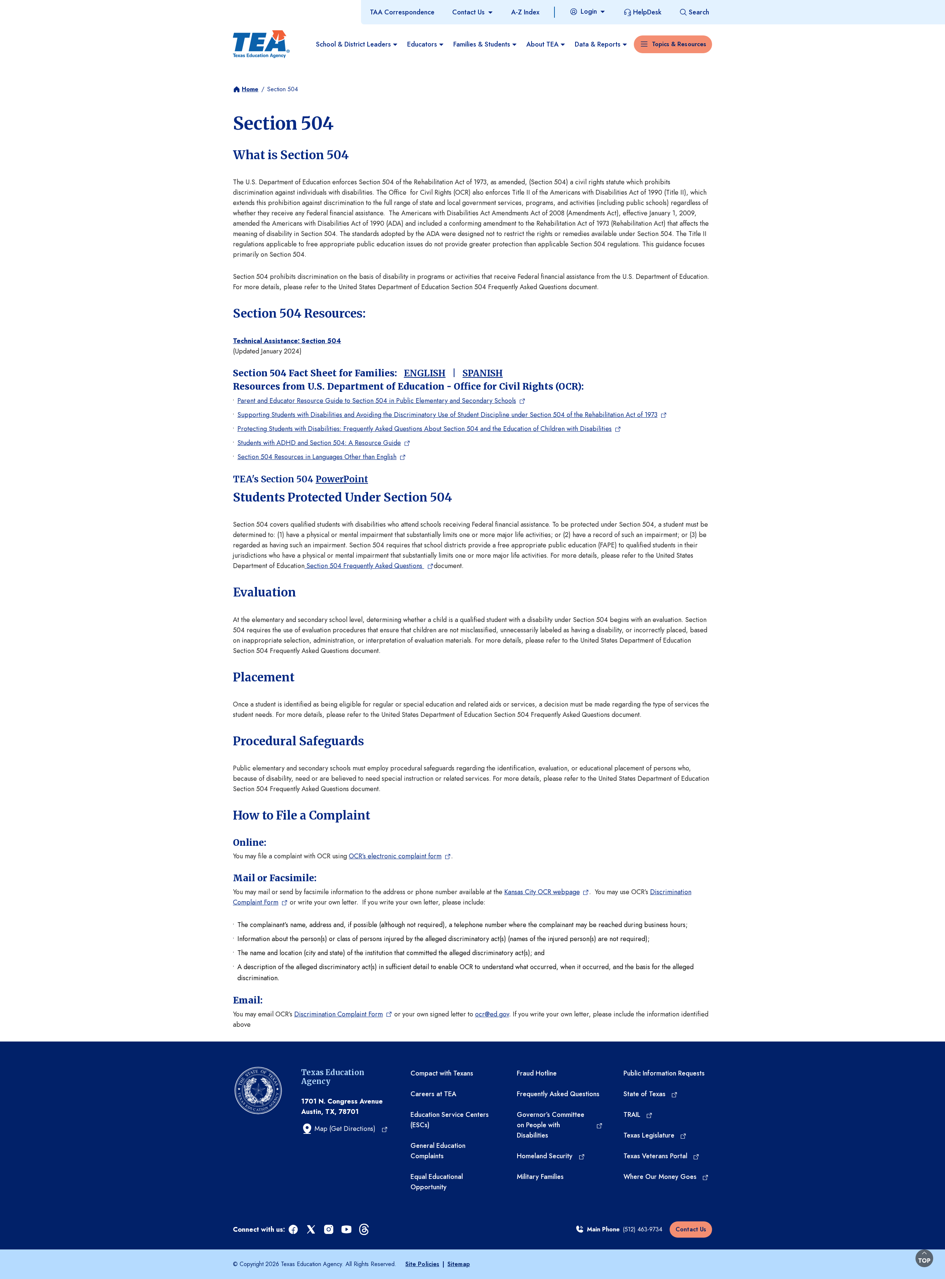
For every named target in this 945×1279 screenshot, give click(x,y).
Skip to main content (30, 7)
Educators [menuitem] (422, 44)
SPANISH (483, 373)
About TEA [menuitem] (542, 44)
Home (250, 89)
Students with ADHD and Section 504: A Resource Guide (319, 443)
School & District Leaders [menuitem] (353, 44)
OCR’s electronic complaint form (395, 856)
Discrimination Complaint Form (338, 1014)
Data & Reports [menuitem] (598, 44)
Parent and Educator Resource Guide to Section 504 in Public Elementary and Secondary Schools (376, 401)
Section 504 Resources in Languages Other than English (316, 457)
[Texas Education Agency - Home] (261, 44)
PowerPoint (342, 479)
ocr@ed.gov (492, 1014)
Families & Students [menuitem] (481, 44)
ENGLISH (425, 373)
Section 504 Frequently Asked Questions (364, 566)
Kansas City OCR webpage (542, 892)
